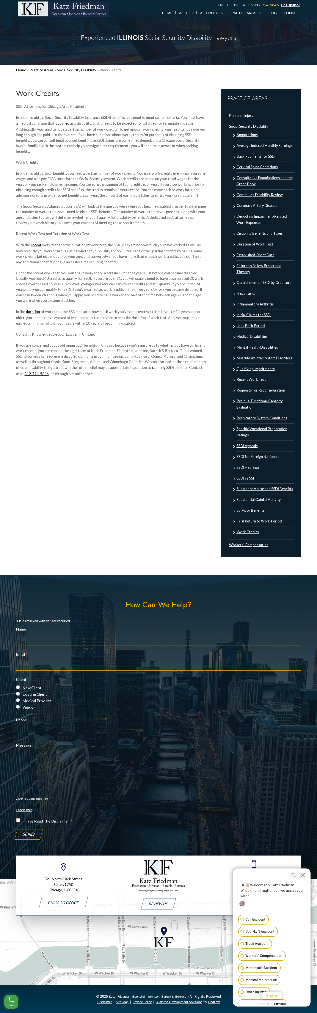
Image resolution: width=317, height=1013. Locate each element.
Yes (165, 515)
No (150, 515)
